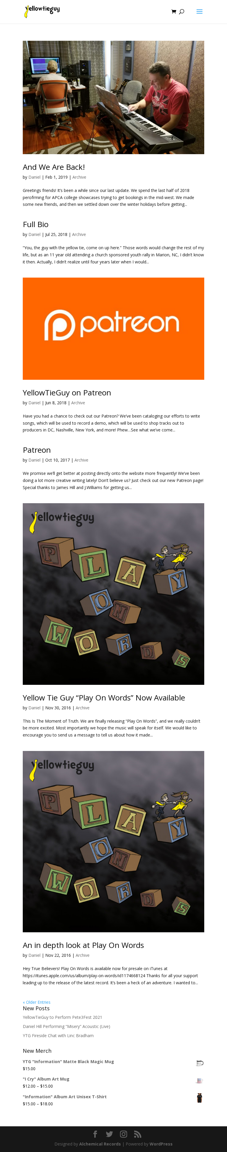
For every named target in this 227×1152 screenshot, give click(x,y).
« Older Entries (37, 1002)
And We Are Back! (54, 167)
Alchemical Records (100, 1144)
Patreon (37, 449)
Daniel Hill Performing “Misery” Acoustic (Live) (66, 1026)
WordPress (161, 1144)
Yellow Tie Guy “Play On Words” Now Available (104, 697)
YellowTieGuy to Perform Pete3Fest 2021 (62, 1017)
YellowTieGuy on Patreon (67, 392)
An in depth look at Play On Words (83, 945)
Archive (79, 177)
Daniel (34, 177)
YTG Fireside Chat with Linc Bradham (58, 1035)
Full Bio (35, 224)
